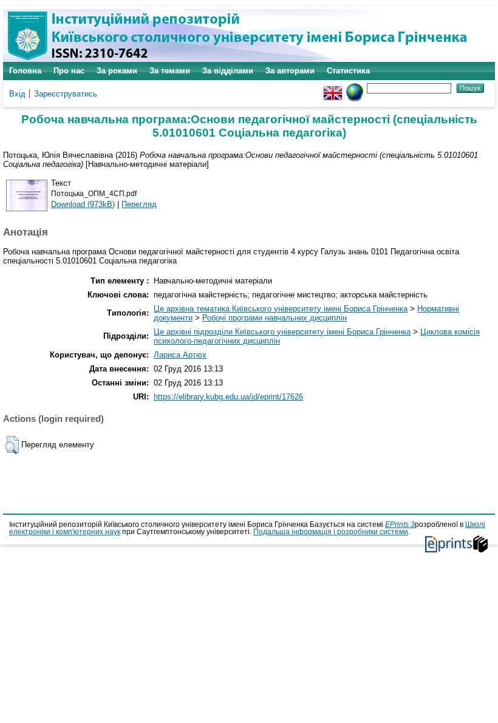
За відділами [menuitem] (227, 70)
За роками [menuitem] (117, 70)
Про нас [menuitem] (68, 70)
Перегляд (139, 204)
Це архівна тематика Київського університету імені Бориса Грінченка (281, 308)
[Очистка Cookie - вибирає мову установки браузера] (354, 87)
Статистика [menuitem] (348, 70)
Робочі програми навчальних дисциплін (274, 317)
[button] (12, 445)
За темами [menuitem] (169, 70)
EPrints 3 (400, 524)
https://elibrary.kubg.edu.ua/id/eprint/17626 (228, 396)
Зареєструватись (65, 93)
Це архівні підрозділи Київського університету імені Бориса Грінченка (282, 331)
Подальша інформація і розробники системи (330, 531)
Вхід (17, 93)
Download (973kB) (83, 204)
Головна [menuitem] (25, 70)
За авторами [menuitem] (290, 70)
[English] (333, 87)
